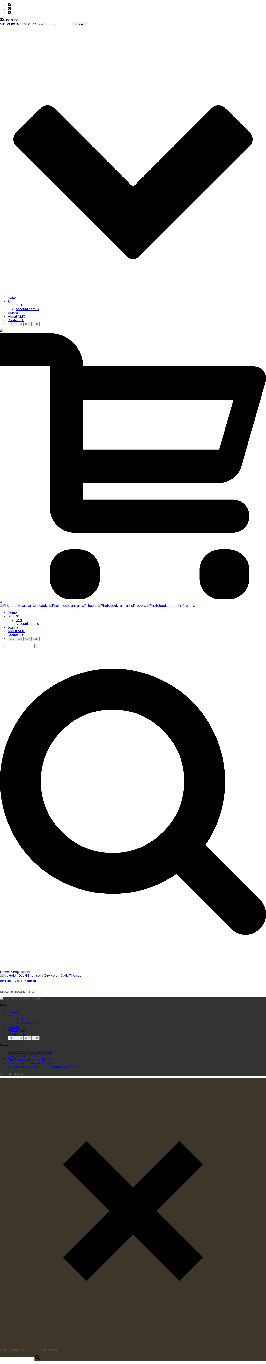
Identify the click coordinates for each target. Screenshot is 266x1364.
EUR (20, 324)
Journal (13, 313)
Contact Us (16, 320)
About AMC (16, 316)
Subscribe (10, 20)
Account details (27, 309)
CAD (11, 324)
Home (12, 298)
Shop (12, 302)
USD (35, 324)
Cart (19, 305)
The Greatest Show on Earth (29, 1059)
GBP (27, 324)
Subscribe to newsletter (18, 24)
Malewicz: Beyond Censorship (30, 1052)
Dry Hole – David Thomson (18, 980)
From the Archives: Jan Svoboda (31, 1063)
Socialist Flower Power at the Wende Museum (42, 1067)
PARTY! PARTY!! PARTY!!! (26, 1056)
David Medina (17, 1074)
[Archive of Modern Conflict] (97, 605)
